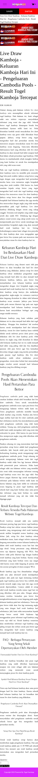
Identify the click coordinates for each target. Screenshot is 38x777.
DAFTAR (28, 11)
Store (2, 16)
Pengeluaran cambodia (8, 396)
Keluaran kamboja (7, 264)
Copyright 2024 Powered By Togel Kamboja (19, 772)
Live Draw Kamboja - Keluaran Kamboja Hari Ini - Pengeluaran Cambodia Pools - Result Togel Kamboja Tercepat (18, 19)
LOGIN (9, 11)
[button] (5, 766)
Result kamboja (6, 521)
